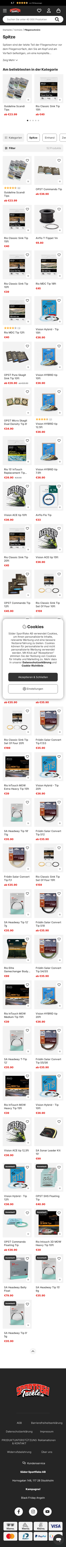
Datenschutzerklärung (37, 662)
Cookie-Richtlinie (33, 665)
